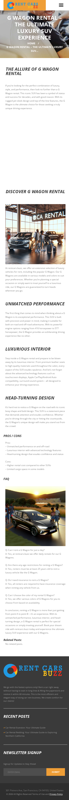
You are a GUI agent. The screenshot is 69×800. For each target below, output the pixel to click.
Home (31, 43)
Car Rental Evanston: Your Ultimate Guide (25, 727)
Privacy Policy (56, 794)
